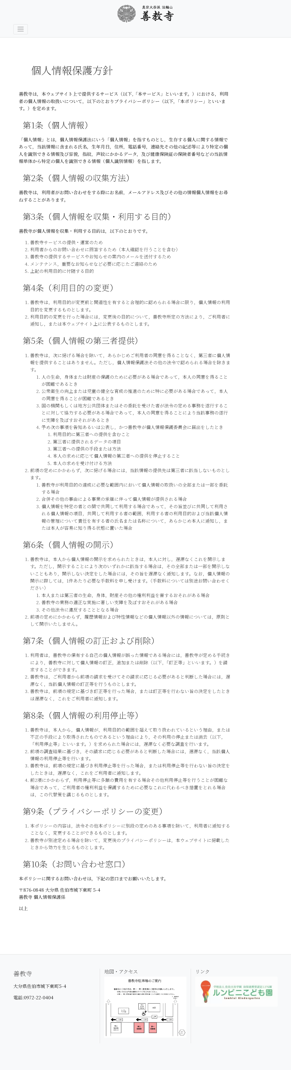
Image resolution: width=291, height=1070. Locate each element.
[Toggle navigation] (20, 29)
